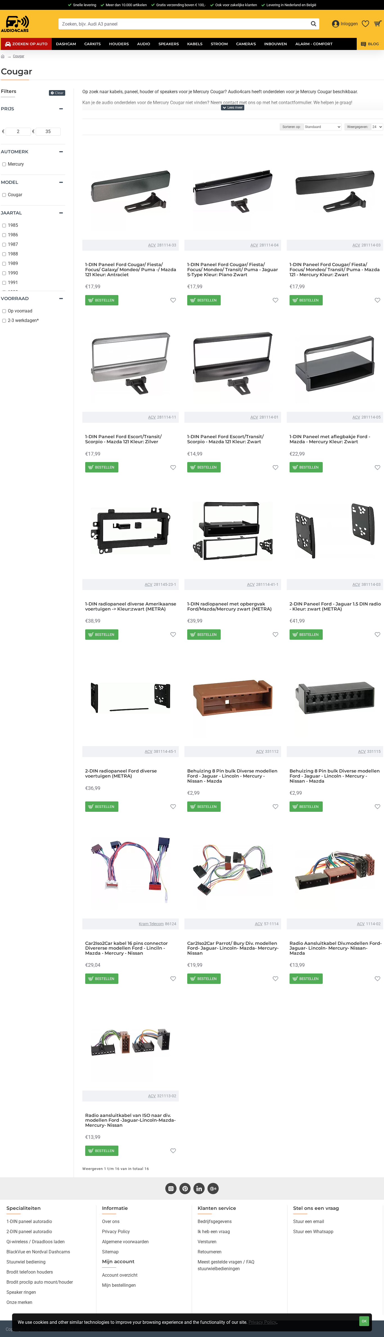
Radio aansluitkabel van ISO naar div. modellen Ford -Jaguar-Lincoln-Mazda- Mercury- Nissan (130, 1120)
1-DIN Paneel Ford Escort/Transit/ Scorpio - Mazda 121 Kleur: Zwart (225, 439)
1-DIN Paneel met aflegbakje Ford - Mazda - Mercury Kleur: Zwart (330, 439)
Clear (59, 93)
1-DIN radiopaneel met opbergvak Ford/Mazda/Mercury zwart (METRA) (229, 606)
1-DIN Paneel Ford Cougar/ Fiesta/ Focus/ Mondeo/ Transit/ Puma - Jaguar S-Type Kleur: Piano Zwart (232, 269)
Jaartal (11, 213)
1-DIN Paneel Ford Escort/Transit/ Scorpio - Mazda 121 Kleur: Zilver (123, 439)
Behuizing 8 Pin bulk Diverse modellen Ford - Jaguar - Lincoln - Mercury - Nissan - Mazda (232, 776)
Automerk (14, 151)
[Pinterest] (185, 1188)
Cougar (18, 56)
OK (364, 1321)
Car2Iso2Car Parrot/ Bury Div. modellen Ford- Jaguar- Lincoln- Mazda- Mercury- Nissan (233, 948)
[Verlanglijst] (173, 300)
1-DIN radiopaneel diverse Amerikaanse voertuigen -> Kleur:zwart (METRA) (130, 606)
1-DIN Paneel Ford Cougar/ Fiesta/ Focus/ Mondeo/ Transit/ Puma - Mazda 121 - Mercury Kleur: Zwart (335, 269)
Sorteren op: (292, 127)
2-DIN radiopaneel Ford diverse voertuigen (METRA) (121, 773)
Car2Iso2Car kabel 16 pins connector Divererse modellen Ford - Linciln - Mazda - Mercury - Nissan (126, 948)
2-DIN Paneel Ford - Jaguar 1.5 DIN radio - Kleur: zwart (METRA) (335, 606)
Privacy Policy (262, 1322)
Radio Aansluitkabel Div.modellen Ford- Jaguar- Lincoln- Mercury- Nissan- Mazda (336, 948)
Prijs (7, 108)
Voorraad (15, 298)
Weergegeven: (357, 127)
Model (9, 182)
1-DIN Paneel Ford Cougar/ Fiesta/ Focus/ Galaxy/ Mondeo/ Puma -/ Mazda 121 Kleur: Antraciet (130, 269)
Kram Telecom (151, 924)
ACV (152, 245)
